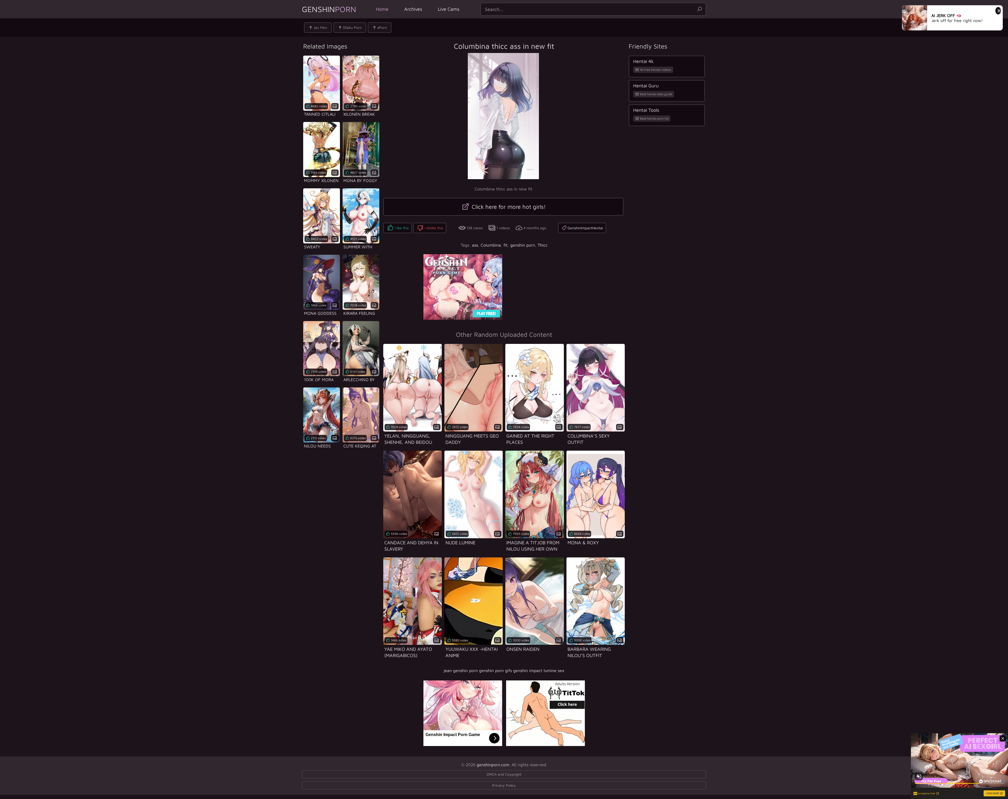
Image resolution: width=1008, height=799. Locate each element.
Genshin (329, 9)
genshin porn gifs (495, 670)
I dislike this (434, 228)
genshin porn (522, 245)
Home (382, 9)
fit (505, 245)
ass (475, 245)
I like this (402, 228)
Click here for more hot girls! (508, 206)
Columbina (491, 245)
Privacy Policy (504, 785)
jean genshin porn (461, 670)
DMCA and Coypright (504, 774)
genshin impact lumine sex (538, 670)
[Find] (699, 9)
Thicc (543, 245)
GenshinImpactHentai (585, 228)
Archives (413, 9)
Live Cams (448, 9)
